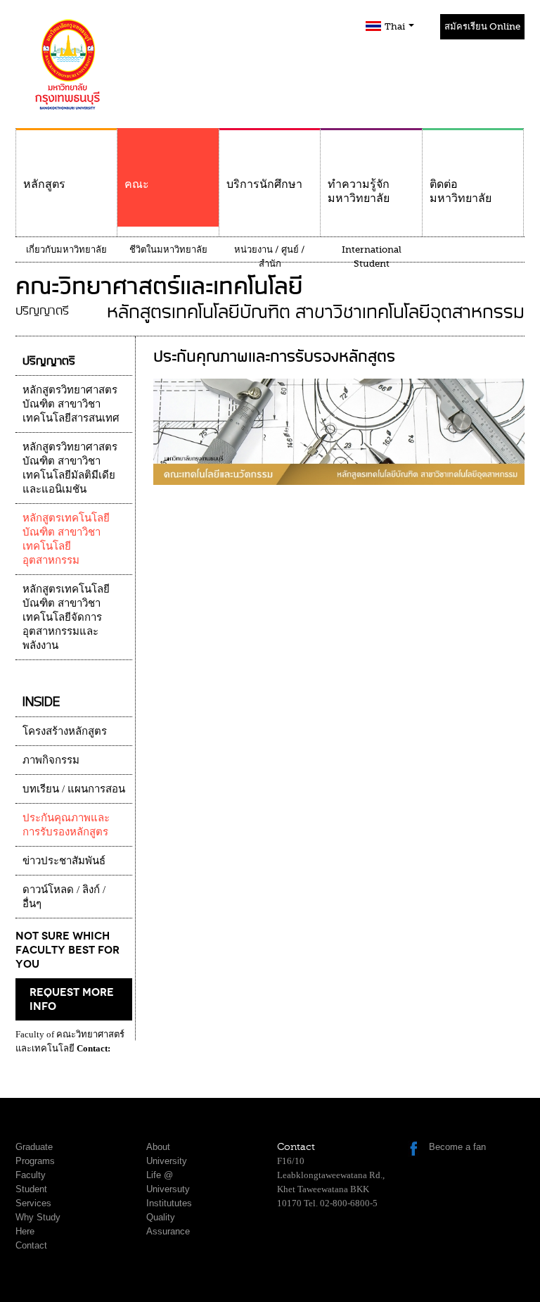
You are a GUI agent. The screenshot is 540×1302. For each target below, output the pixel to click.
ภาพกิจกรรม (50, 760)
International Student (371, 256)
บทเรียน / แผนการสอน (73, 789)
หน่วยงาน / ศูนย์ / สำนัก (269, 256)
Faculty (30, 1175)
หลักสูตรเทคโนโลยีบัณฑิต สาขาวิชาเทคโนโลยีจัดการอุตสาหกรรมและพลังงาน (66, 617)
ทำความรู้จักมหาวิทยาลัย (359, 191)
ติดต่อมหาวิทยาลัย (460, 191)
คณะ (136, 184)
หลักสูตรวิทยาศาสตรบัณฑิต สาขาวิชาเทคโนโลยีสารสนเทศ (71, 404)
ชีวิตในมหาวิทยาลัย (168, 249)
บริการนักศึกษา (264, 184)
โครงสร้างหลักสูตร (64, 731)
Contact (31, 1245)
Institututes (169, 1203)
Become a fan (457, 1147)
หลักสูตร (44, 184)
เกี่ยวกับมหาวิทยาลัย (66, 249)
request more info (72, 999)
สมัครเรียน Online (482, 26)
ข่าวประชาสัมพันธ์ (63, 860)
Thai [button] (396, 26)
